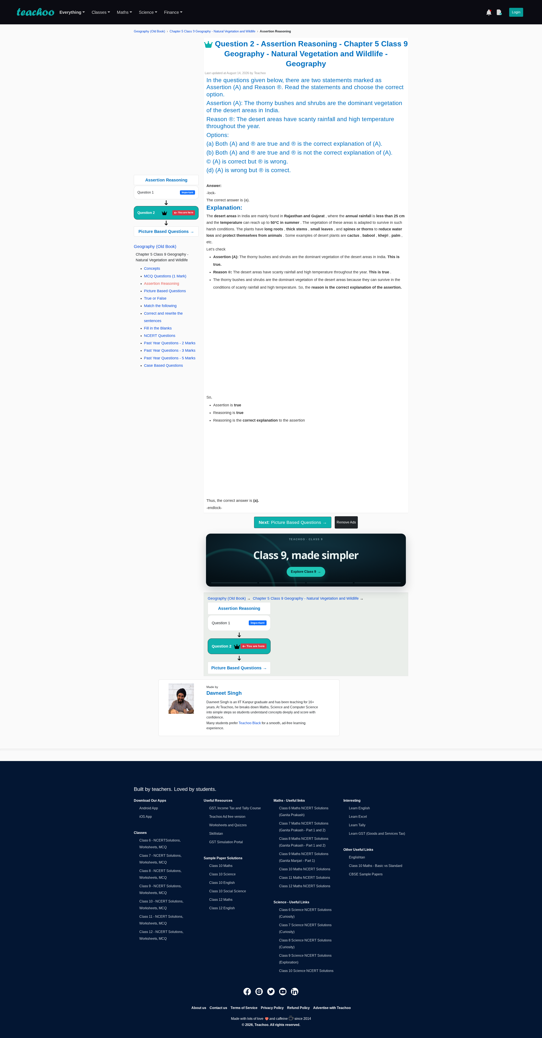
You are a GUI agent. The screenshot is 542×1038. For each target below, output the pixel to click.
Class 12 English (222, 908)
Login (516, 12)
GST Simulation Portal (226, 842)
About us (198, 1008)
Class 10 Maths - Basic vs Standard (375, 866)
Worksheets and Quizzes (228, 825)
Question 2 (165, 213)
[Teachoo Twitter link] (271, 991)
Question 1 (165, 192)
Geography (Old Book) (149, 31)
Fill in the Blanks (158, 328)
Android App (148, 808)
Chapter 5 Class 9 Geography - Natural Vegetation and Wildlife (212, 31)
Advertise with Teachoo (332, 1008)
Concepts (152, 268)
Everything (70, 12)
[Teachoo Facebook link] (247, 991)
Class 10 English (222, 882)
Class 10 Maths (220, 866)
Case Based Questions (163, 365)
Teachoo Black (250, 723)
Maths (123, 12)
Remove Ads (346, 522)
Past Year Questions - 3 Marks (169, 350)
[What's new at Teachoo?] (489, 12)
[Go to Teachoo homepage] (35, 12)
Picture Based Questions (165, 291)
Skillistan (216, 833)
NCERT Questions (159, 336)
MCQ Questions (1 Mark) (165, 276)
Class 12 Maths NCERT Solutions (304, 886)
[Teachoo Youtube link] (283, 991)
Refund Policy (298, 1008)
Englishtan (357, 857)
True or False (155, 298)
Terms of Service (244, 1008)
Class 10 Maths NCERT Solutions (304, 869)
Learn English (359, 808)
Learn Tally (357, 825)
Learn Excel (358, 816)
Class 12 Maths (220, 899)
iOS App (145, 816)
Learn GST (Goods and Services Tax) (377, 833)
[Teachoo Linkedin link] (295, 991)
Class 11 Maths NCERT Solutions (304, 877)
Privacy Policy (272, 1008)
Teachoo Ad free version (227, 816)
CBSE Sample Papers (366, 874)
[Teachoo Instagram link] (259, 991)
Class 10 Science (222, 874)
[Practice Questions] (499, 12)
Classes (99, 12)
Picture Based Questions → (166, 231)
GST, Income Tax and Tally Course (235, 808)
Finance (171, 12)
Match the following (160, 306)
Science (146, 12)
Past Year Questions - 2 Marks (169, 343)
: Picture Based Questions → (293, 522)
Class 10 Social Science (227, 891)
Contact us (218, 1008)
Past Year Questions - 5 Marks (169, 358)
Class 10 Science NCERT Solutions (306, 971)
